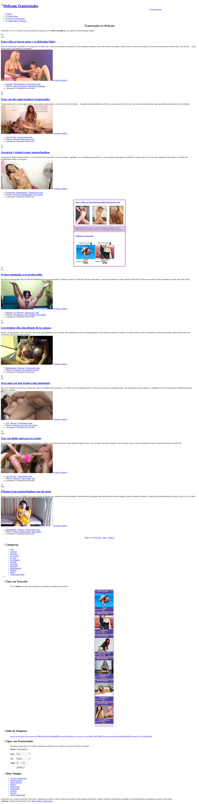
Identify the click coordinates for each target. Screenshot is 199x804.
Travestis (13, 791)
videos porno (147, 736)
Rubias (12, 572)
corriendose (17, 370)
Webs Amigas (37, 801)
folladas (22, 736)
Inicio (9, 14)
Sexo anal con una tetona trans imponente (25, 383)
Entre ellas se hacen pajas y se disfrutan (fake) (28, 41)
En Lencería (14, 556)
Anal (7, 137)
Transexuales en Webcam (16, 21)
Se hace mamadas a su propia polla (21, 274)
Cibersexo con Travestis (84, 236)
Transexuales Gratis (33, 84)
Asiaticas (13, 552)
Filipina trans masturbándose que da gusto (26, 491)
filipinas (16, 532)
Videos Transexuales (17, 795)
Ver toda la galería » (60, 80)
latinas (48, 736)
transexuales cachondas (36, 86)
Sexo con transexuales (109, 736)
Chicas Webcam (16, 783)
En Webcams (10, 193)
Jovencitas (17, 195)
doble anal (17, 478)
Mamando (14, 566)
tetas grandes (22, 86)
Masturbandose (19, 84)
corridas (17, 736)
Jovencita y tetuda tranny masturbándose (25, 152)
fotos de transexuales (31, 736)
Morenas (21, 368)
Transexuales (15, 787)
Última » (111, 538)
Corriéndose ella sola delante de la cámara (26, 327)
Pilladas (13, 785)
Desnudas (9, 84)
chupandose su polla (20, 315)
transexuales (135, 736)
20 (105, 538)
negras (76, 736)
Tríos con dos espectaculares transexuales (25, 99)
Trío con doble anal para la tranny (21, 438)
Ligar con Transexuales (16, 19)
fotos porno (41, 736)
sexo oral (118, 736)
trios (32, 139)
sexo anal (16, 139)
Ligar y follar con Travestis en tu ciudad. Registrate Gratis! (97, 202)
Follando (13, 562)
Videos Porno (12, 16)
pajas (15, 86)
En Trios (13, 137)
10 (103, 538)
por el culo (85, 736)
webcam (36, 370)
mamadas (32, 315)
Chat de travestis (16, 780)
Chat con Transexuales (18, 778)
